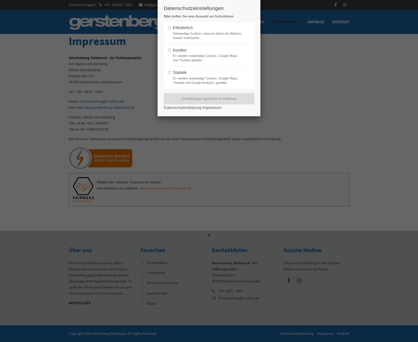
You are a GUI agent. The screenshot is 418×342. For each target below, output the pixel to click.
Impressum (211, 108)
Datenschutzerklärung (183, 108)
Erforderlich (207, 33)
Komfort (205, 55)
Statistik (205, 77)
